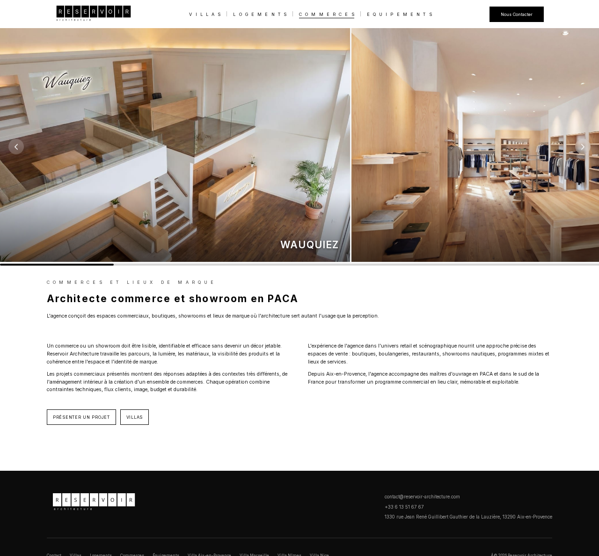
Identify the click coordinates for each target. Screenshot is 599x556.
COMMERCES (328, 14)
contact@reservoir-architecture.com (422, 496)
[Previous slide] (16, 147)
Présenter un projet (81, 417)
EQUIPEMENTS (401, 14)
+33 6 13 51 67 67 (404, 507)
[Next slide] (583, 147)
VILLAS (206, 14)
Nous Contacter (517, 14)
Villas (134, 417)
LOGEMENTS (261, 14)
